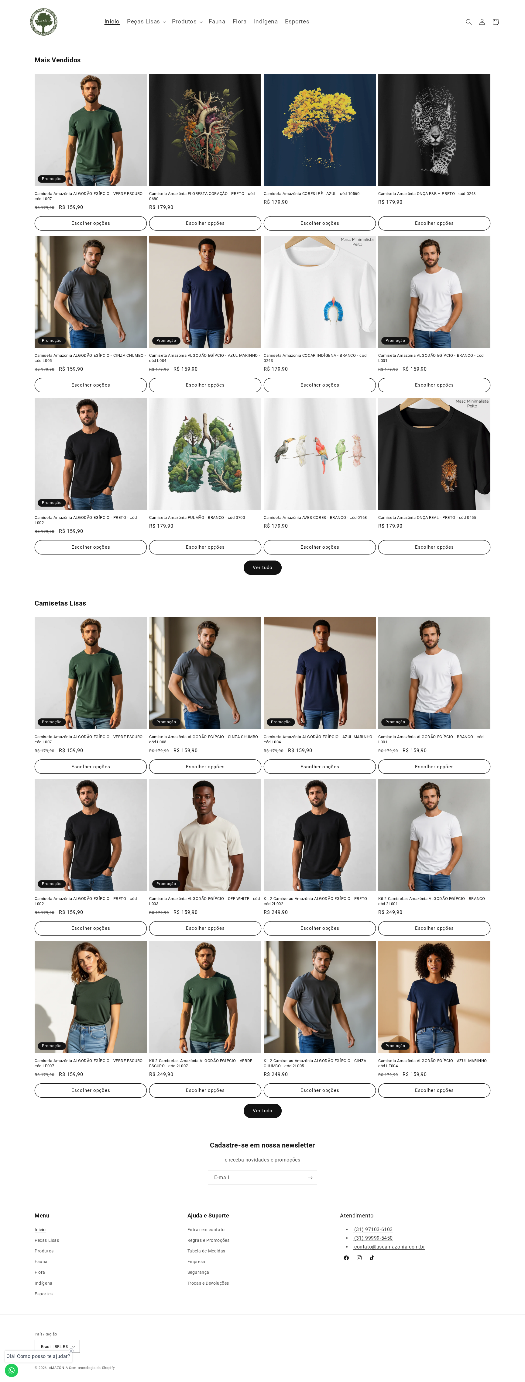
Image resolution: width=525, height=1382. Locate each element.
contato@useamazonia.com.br (389, 1247)
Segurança (198, 1272)
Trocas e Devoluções (208, 1283)
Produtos (44, 1250)
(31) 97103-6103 (373, 1229)
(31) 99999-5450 (373, 1238)
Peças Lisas (47, 1240)
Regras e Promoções (208, 1240)
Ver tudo (263, 567)
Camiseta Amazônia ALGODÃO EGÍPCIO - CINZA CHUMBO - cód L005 (90, 358)
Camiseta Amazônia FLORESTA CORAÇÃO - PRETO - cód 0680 (202, 196)
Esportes (44, 1293)
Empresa (196, 1261)
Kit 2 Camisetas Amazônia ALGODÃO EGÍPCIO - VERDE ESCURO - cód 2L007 (200, 1063)
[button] (145, 21)
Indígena (44, 1283)
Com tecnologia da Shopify (92, 1368)
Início (40, 1229)
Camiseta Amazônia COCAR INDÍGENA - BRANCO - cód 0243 (315, 358)
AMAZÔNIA (58, 1368)
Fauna (41, 1261)
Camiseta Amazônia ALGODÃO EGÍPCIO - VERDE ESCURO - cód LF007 (90, 1063)
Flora (40, 1272)
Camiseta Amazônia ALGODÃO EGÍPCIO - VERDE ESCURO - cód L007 (90, 196)
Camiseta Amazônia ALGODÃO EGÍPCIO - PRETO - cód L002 (86, 520)
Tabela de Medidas (206, 1250)
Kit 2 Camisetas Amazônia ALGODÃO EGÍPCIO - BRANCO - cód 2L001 (433, 901)
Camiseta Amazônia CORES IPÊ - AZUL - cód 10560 (312, 193)
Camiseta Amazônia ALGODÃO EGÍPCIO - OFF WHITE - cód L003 (204, 901)
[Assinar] (310, 1178)
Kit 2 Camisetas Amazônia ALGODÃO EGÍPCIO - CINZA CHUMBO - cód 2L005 (315, 1063)
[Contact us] (11, 1370)
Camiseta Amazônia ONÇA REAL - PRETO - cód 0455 (427, 517)
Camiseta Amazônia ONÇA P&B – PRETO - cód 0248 (427, 193)
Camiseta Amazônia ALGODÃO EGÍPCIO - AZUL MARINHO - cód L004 (204, 358)
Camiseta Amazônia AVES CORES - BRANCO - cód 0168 (315, 517)
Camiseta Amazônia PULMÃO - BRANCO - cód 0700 (197, 517)
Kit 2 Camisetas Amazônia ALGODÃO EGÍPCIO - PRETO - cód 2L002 (317, 901)
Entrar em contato (206, 1229)
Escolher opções (90, 223)
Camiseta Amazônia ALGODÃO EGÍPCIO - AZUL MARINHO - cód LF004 (433, 1063)
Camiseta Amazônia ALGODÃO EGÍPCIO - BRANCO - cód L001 (431, 358)
